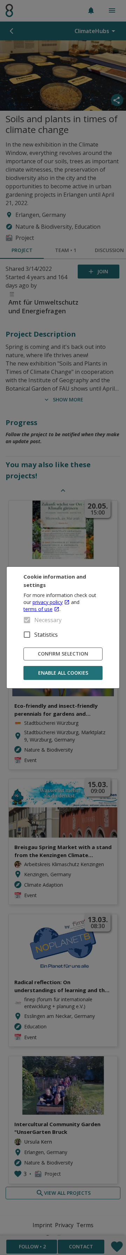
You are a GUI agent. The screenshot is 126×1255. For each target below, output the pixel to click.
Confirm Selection (63, 653)
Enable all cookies (63, 672)
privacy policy (48, 602)
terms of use (37, 609)
